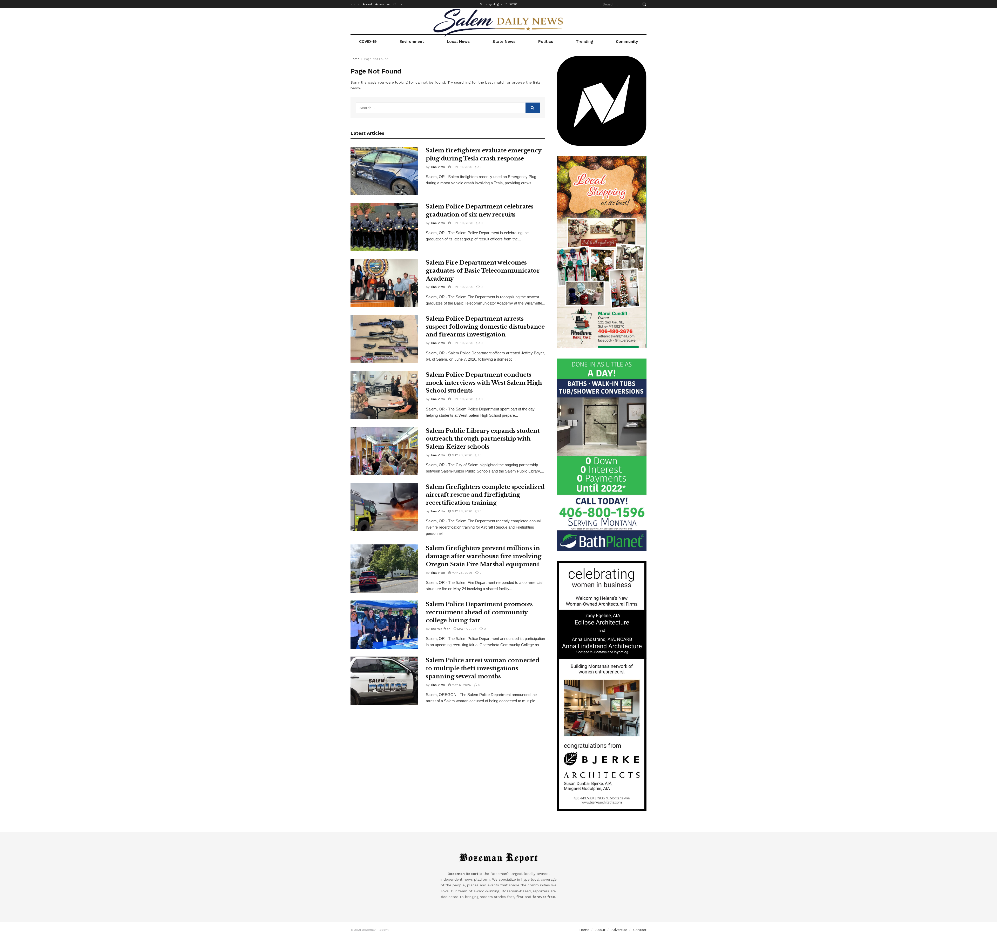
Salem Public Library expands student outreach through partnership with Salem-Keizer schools (483, 438)
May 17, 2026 (466, 629)
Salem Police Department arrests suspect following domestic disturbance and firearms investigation (485, 326)
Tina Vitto (437, 167)
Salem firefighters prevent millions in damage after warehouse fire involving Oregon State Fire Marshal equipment (483, 556)
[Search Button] (643, 4)
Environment (412, 41)
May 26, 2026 (461, 455)
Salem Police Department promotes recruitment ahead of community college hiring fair (479, 612)
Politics (545, 41)
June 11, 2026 (461, 167)
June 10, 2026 (462, 223)
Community (627, 41)
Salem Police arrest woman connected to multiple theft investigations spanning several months (483, 668)
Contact (399, 4)
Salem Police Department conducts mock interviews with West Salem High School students (484, 382)
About (367, 4)
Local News (458, 41)
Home (355, 4)
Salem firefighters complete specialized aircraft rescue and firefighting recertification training (485, 495)
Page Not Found (376, 59)
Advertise (382, 4)
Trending (584, 41)
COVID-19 (368, 41)
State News (504, 41)
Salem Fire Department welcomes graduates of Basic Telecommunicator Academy (483, 270)
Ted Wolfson (440, 629)
